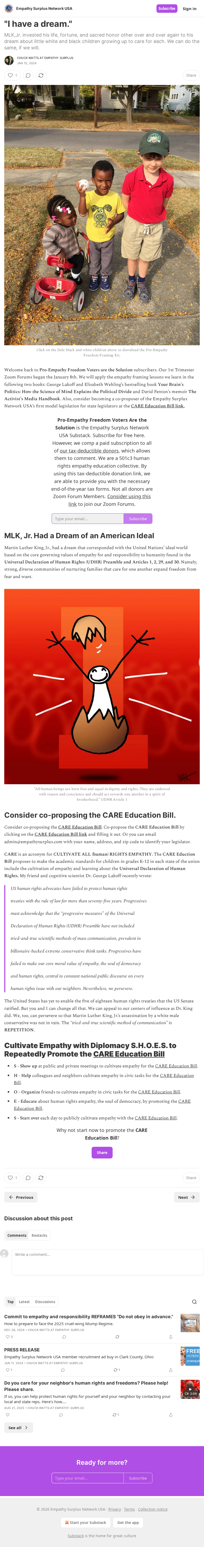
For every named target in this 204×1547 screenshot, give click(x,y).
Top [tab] (10, 1301)
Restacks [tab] (39, 1235)
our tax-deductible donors (89, 450)
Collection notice (153, 1509)
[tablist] (27, 1235)
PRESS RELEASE (22, 1349)
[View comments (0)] (28, 75)
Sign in (190, 8)
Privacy (114, 1509)
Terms (129, 1509)
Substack (76, 1535)
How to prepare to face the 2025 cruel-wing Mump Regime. (58, 1323)
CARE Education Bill (79, 827)
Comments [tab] (16, 1235)
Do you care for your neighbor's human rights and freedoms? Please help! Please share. (86, 1386)
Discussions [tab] (45, 1301)
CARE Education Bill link (61, 834)
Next (183, 1197)
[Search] (194, 1301)
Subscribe (167, 8)
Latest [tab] (24, 1301)
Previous (24, 1197)
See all (15, 1427)
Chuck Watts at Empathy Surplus (45, 58)
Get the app (128, 1522)
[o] (190, 1389)
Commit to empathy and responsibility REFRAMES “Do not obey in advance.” (88, 1316)
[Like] (7, 1415)
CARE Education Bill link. (158, 406)
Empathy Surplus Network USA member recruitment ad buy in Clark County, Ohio (79, 1356)
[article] (102, 1326)
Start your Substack (88, 1522)
